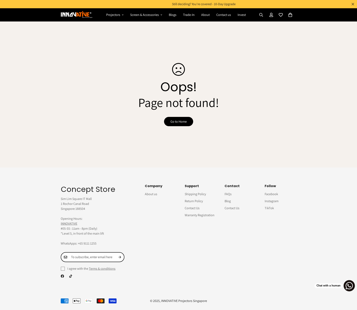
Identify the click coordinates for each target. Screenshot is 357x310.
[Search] (261, 14)
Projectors (113, 15)
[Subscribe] (119, 257)
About (205, 15)
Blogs (172, 15)
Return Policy (194, 201)
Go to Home (178, 121)
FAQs (228, 194)
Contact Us (192, 208)
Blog (228, 201)
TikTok (269, 208)
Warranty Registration (199, 215)
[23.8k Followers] (70, 276)
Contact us (223, 15)
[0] (290, 15)
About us (151, 194)
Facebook (271, 194)
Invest (242, 15)
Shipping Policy (195, 194)
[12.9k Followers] (62, 276)
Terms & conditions (102, 268)
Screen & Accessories (144, 15)
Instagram (271, 201)
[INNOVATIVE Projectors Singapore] (77, 15)
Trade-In (189, 15)
